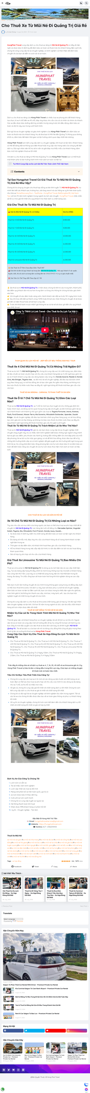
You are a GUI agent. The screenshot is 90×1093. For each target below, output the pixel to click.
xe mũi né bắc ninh (35, 848)
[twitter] (34, 1031)
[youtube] (55, 1031)
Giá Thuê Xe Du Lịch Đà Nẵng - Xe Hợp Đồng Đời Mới (11, 893)
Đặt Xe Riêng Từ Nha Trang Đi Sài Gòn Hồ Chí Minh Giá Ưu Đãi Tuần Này (41, 997)
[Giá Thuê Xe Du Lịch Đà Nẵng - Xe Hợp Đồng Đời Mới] (12, 883)
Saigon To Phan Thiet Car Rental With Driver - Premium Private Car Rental (30, 985)
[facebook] (13, 1031)
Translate (20, 921)
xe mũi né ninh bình (45, 854)
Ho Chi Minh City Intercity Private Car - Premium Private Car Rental (12, 1057)
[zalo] (86, 1084)
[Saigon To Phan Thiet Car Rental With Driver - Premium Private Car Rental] (45, 956)
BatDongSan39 (64, 193)
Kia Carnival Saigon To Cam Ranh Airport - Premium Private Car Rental (41, 988)
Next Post (83, 906)
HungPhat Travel (50, 193)
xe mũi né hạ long (51, 848)
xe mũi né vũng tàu (62, 840)
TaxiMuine (38, 193)
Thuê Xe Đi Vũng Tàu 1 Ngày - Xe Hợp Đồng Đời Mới (33, 893)
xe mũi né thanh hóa (62, 854)
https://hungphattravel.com (50, 824)
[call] (3, 1089)
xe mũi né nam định (29, 854)
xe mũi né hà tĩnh (18, 856)
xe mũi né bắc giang (45, 845)
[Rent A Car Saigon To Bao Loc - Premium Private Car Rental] (8, 1016)
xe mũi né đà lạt (46, 840)
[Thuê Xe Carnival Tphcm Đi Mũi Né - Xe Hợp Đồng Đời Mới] (78, 883)
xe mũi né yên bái (66, 842)
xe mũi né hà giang (20, 842)
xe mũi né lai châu (51, 842)
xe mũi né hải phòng (67, 848)
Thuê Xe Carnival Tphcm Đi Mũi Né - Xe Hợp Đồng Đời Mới (77, 893)
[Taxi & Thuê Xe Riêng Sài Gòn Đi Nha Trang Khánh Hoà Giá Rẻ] (8, 1007)
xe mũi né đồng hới (33, 856)
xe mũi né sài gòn (14, 840)
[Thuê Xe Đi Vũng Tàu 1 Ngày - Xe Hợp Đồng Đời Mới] (34, 883)
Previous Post (7, 906)
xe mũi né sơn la (39, 851)
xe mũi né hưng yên (71, 851)
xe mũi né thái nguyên (27, 845)
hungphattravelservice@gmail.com (49, 821)
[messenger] (86, 1089)
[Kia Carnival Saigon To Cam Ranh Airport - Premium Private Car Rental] (8, 991)
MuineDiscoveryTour (24, 193)
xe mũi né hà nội (25, 851)
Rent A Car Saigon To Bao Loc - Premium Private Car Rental (37, 1013)
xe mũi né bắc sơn (62, 845)
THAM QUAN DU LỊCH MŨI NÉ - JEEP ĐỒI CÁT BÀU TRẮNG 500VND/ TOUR (45, 361)
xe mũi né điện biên (19, 848)
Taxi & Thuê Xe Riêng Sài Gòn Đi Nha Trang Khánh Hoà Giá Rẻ (37, 1005)
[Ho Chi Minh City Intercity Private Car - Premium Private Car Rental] (12, 1047)
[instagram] (76, 1031)
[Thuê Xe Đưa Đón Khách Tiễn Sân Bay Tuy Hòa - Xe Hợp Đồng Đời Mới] (56, 883)
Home (3, 20)
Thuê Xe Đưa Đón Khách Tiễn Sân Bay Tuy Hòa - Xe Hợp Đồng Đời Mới (56, 894)
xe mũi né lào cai (35, 842)
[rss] (23, 1070)
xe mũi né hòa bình (54, 851)
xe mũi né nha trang (31, 840)
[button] (3, 3)
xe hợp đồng (10, 20)
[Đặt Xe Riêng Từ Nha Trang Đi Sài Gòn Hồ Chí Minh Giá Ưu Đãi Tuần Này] (8, 999)
